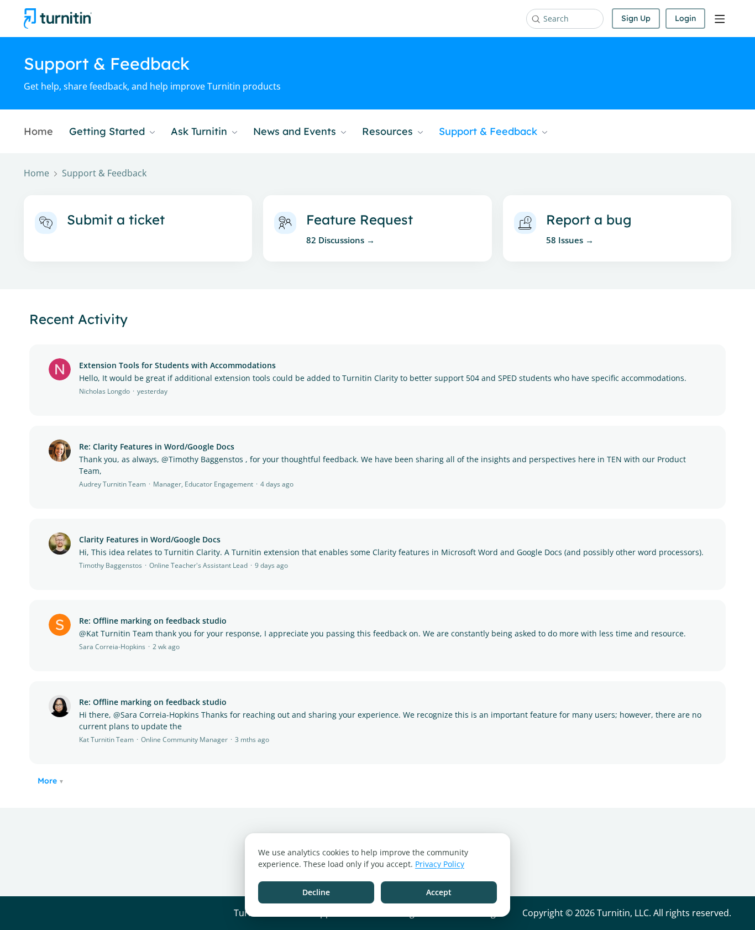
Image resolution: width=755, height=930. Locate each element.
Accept (439, 892)
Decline (316, 892)
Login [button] (685, 18)
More (47, 781)
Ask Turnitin (200, 132)
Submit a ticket (116, 220)
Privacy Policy (439, 864)
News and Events (296, 132)
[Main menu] (720, 19)
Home (38, 132)
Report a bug (589, 220)
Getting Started (108, 132)
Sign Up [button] (636, 18)
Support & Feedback (489, 132)
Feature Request (359, 220)
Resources (389, 132)
